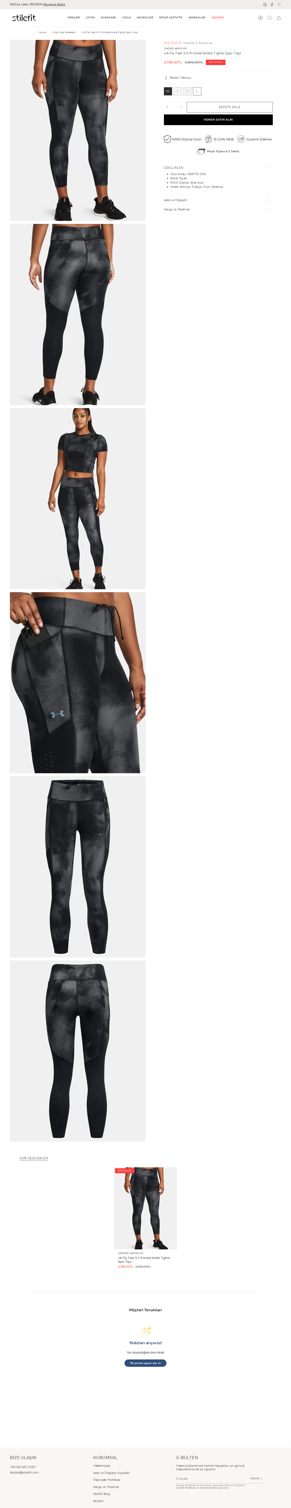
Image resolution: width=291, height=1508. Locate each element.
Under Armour (175, 48)
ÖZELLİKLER (173, 168)
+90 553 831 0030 (23, 1467)
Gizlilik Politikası (186, 1488)
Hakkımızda (101, 1466)
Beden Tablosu (180, 78)
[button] (90, 17)
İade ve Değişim (175, 200)
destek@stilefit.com (24, 1472)
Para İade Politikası (106, 1480)
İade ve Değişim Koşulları (111, 1473)
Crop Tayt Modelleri (64, 32)
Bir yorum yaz (206, 43)
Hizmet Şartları (208, 1488)
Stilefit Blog (101, 1494)
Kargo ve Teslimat (177, 209)
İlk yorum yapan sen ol (145, 1363)
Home (42, 32)
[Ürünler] (278, 17)
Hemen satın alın (218, 119)
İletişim (98, 1501)
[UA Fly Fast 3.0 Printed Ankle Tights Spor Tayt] (145, 1208)
